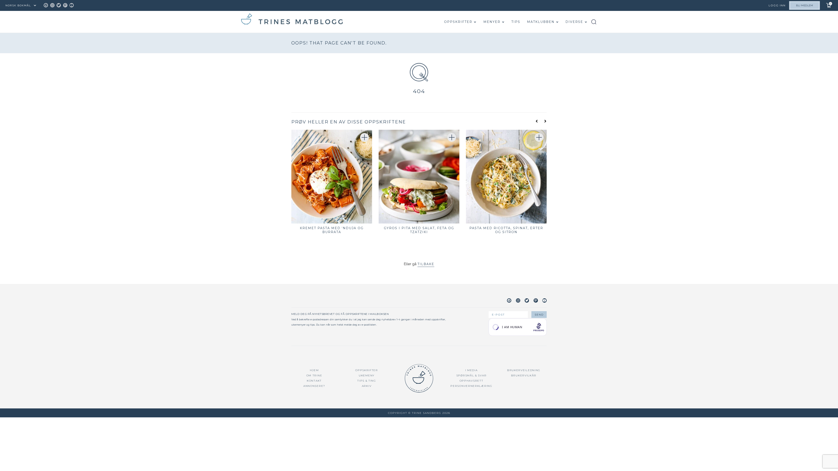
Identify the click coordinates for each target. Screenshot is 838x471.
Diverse (574, 22)
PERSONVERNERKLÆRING (471, 385)
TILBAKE (425, 264)
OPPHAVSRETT (471, 380)
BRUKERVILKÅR (523, 375)
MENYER (491, 22)
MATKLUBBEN (541, 22)
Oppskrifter (458, 22)
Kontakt (314, 380)
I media (471, 370)
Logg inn (777, 5)
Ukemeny (366, 375)
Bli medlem (804, 5)
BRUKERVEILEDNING (523, 370)
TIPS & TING (366, 380)
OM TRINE (314, 375)
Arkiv (367, 385)
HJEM (314, 370)
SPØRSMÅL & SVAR (471, 375)
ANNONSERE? (314, 385)
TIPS (515, 22)
